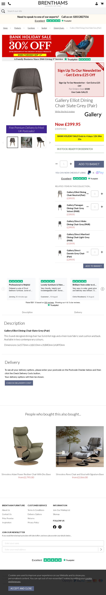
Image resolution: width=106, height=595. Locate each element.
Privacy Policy (33, 522)
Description (27, 312)
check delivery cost (18, 383)
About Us (6, 510)
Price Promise (8, 518)
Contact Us (7, 514)
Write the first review (65, 111)
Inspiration (6, 522)
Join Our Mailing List (61, 510)
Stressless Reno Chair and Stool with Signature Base (80, 474)
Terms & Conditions (36, 510)
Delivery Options (35, 514)
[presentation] (3, 142)
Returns (31, 518)
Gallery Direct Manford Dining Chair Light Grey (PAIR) (78, 237)
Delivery (78, 312)
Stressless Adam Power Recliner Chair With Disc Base (26, 474)
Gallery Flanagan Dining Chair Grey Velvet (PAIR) (75, 208)
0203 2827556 (81, 16)
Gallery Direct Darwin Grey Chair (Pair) (75, 253)
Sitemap (56, 514)
